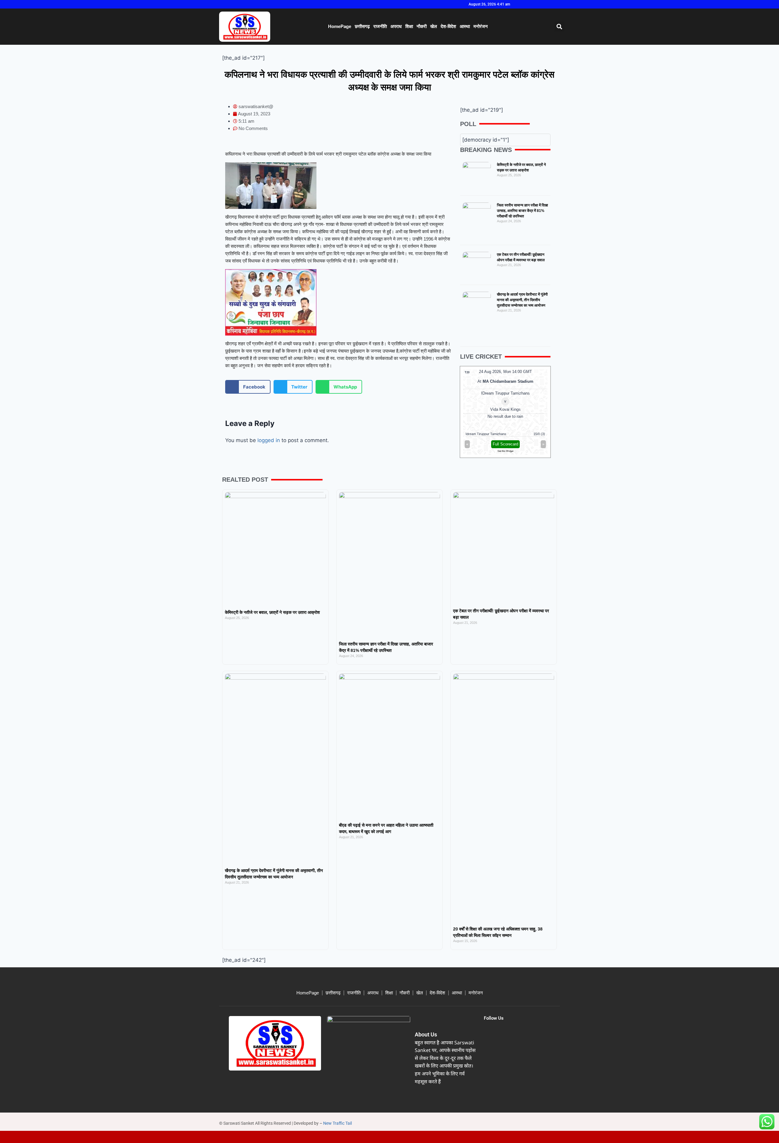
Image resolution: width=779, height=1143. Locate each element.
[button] (559, 27)
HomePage (339, 26)
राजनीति (380, 26)
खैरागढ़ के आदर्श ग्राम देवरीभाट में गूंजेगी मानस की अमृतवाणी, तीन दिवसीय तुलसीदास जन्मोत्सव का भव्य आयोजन (522, 300)
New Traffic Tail (337, 1123)
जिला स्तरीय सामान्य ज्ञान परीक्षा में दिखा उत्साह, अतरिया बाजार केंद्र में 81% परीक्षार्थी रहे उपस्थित (522, 210)
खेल (433, 26)
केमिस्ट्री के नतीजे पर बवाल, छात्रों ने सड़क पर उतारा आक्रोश (272, 612)
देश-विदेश (448, 26)
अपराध (396, 26)
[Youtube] (548, 4)
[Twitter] (538, 4)
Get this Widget (505, 451)
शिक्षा (409, 26)
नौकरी (422, 26)
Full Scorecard (505, 444)
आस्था (465, 26)
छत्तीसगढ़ (362, 26)
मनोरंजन (480, 26)
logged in (268, 440)
